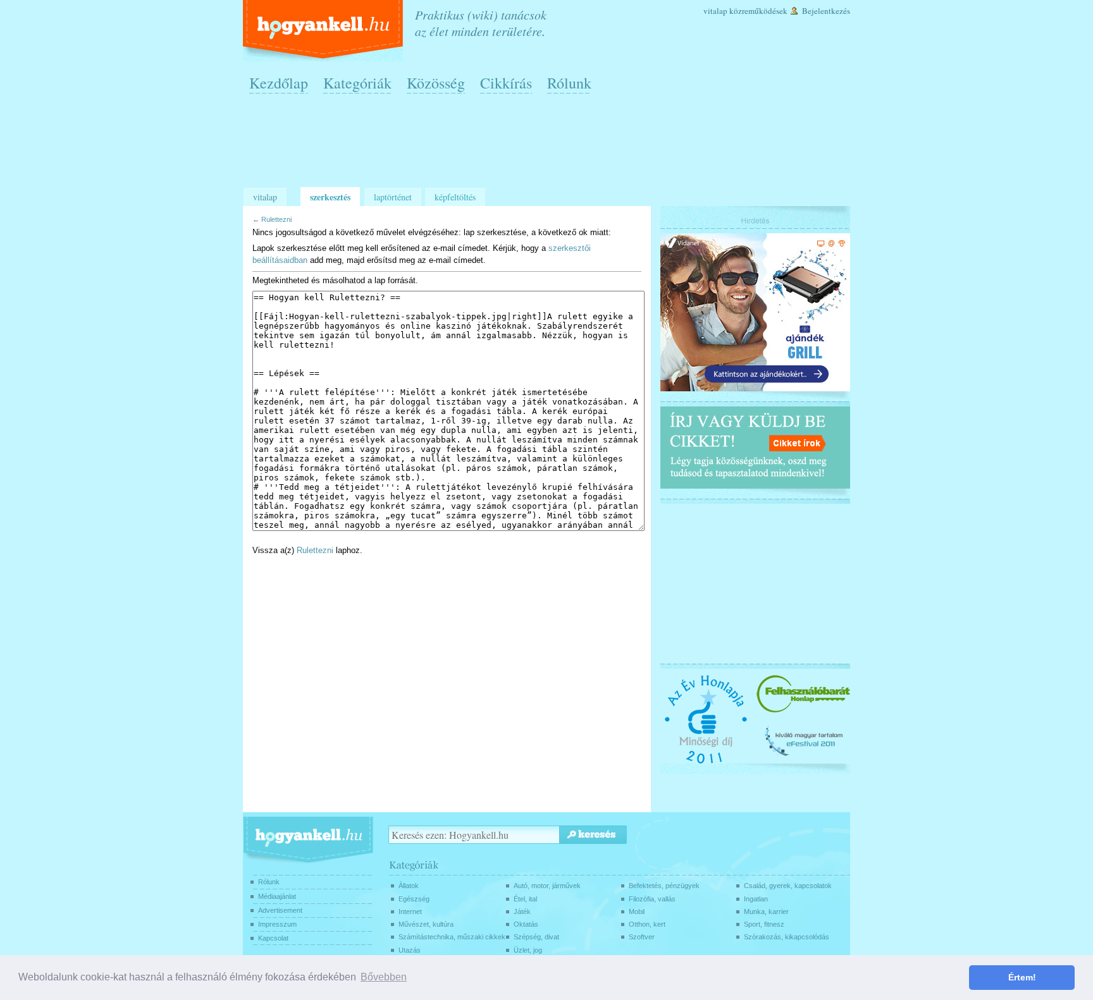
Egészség (413, 899)
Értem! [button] (1022, 977)
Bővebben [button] (384, 977)
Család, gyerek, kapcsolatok (788, 885)
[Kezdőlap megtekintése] (324, 30)
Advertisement (280, 910)
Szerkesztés (330, 197)
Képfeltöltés (455, 197)
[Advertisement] (549, 146)
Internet (410, 911)
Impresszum (277, 924)
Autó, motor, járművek (547, 885)
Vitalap (715, 10)
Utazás (409, 950)
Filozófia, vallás (652, 899)
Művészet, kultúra (426, 924)
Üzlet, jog (528, 950)
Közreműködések (758, 10)
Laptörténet (393, 197)
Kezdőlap (278, 83)
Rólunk (569, 83)
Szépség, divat (536, 937)
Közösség (436, 83)
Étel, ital (525, 899)
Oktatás (526, 924)
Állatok (408, 885)
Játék (522, 911)
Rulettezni (276, 219)
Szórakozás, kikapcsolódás (786, 937)
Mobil (637, 911)
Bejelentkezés (826, 10)
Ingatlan (756, 899)
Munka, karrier (766, 911)
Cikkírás (506, 83)
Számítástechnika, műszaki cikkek (451, 937)
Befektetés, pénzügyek (664, 885)
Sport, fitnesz (764, 924)
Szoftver (642, 937)
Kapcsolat (273, 938)
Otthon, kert (647, 924)
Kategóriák (357, 83)
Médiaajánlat (277, 896)
